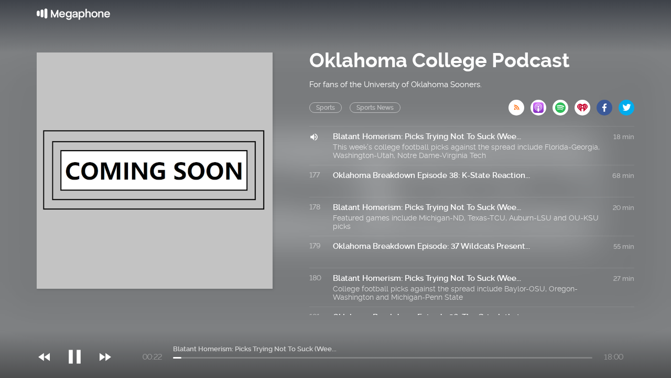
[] (80, 335)
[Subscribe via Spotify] (564, 104)
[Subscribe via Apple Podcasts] (542, 104)
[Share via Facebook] (608, 104)
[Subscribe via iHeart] (586, 104)
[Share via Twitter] (626, 104)
